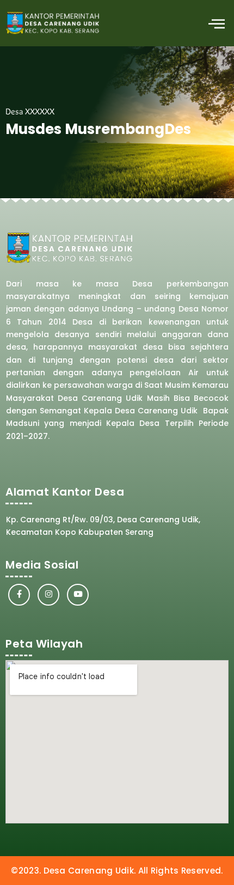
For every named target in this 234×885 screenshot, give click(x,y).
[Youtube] (78, 595)
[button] (216, 23)
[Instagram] (48, 595)
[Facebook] (19, 595)
